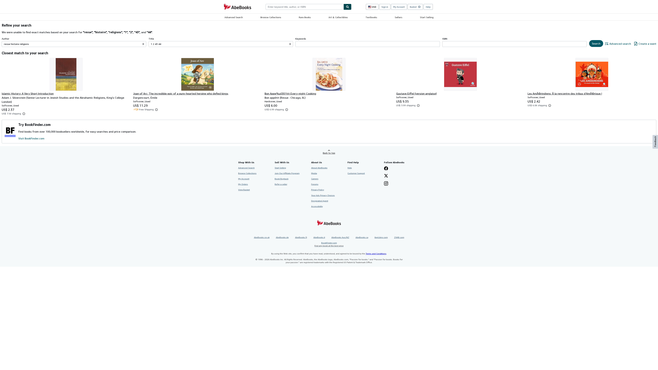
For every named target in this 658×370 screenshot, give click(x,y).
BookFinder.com (329, 244)
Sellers (398, 17)
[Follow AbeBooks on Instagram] (386, 183)
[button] (143, 44)
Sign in (384, 6)
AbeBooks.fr (301, 237)
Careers (314, 178)
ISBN (444, 38)
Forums (314, 184)
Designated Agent (319, 201)
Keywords (300, 38)
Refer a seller (281, 184)
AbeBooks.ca (362, 237)
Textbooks (371, 17)
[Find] (347, 7)
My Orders (243, 184)
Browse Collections (270, 17)
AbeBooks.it (319, 237)
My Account (399, 6)
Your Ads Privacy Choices (323, 195)
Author (5, 38)
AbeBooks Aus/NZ (340, 237)
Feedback (655, 141)
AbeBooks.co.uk (262, 237)
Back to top (329, 152)
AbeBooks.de (282, 237)
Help (428, 6)
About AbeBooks (319, 167)
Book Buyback (281, 178)
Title (151, 38)
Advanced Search (233, 17)
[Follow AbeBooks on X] (386, 176)
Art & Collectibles (338, 17)
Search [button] (596, 43)
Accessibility (317, 206)
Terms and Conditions (376, 253)
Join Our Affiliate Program (287, 173)
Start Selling (427, 17)
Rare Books (305, 17)
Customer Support (356, 173)
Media (314, 173)
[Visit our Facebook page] (386, 168)
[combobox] (305, 7)
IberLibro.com (381, 237)
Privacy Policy (317, 189)
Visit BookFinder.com (31, 138)
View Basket (244, 189)
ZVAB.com (399, 237)
